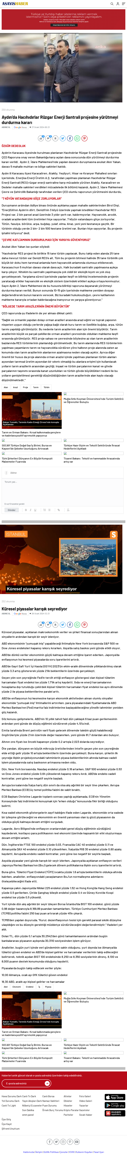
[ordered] (44, 510)
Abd (5, 986)
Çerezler (64, 1152)
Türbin (46, 387)
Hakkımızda (28, 1152)
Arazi (15, 387)
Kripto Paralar (71, 1110)
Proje (25, 387)
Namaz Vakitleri (50, 1100)
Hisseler (68, 1105)
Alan (6, 387)
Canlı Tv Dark (29, 1096)
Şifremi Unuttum (11, 1128)
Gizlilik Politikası (51, 1152)
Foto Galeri (85, 1096)
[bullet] (49, 510)
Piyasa (48, 986)
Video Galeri (85, 1100)
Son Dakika (28, 1110)
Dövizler (68, 1100)
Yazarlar (83, 1105)
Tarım (36, 387)
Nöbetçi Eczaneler (32, 1105)
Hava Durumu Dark (12, 1096)
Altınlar (68, 1096)
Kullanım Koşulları (84, 1152)
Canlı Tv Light (9, 1105)
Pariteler (68, 1114)
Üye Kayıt (7, 1123)
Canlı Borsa (48, 1096)
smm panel (28, 1114)
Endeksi (29, 986)
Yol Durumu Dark (11, 1100)
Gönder (12, 509)
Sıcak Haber (85, 1114)
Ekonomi (17, 986)
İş (39, 986)
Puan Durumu (49, 1105)
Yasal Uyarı (99, 1152)
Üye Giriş (6, 1119)
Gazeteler (84, 1110)
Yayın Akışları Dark (32, 1100)
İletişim (39, 1152)
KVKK (72, 1152)
